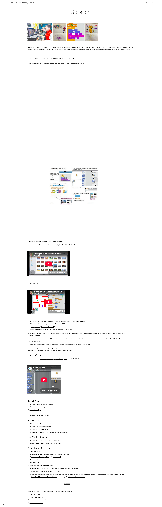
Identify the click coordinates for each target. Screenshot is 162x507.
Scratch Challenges (73, 49)
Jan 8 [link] (142, 3)
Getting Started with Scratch (35, 241)
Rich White (58, 443)
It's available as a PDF (68, 58)
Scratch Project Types (35, 410)
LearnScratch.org (34, 462)
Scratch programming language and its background (53, 359)
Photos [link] (154, 3)
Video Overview (35, 404)
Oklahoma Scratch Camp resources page (81, 474)
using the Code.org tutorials (122, 49)
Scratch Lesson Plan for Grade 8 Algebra (42, 471)
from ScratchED (57, 457)
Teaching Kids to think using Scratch (41, 468)
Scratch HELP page (69, 333)
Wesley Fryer (109, 474)
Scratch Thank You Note (36, 497)
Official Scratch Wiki (35, 451)
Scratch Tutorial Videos (37, 423)
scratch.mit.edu (34, 355)
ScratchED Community (37, 454)
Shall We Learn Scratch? (37, 432)
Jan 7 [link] (147, 3)
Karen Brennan (102, 339)
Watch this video (35, 321)
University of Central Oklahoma (76, 477)
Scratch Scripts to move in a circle (39, 500)
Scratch (30, 47)
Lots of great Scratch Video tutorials (37, 333)
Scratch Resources (119, 474)
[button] (160, 2)
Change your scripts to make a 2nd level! (42, 327)
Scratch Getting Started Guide (39, 415)
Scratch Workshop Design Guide (40, 457)
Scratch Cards (35, 426)
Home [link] (134, 3)
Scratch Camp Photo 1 (35, 494)
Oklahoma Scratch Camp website (44, 49)
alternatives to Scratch (101, 348)
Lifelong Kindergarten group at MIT (54, 348)
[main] (81, 12)
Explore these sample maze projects (41, 329)
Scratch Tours (33, 412)
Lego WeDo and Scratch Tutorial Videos (42, 443)
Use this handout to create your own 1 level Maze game (46, 324)
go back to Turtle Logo (82, 348)
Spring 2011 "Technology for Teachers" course (44, 477)
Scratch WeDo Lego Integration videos (41, 440)
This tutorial (31, 245)
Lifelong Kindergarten (52, 241)
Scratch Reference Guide (38, 429)
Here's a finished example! (78, 321)
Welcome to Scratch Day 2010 (39, 407)
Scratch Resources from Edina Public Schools (42, 465)
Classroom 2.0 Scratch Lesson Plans (39, 460)
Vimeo (61, 241)
